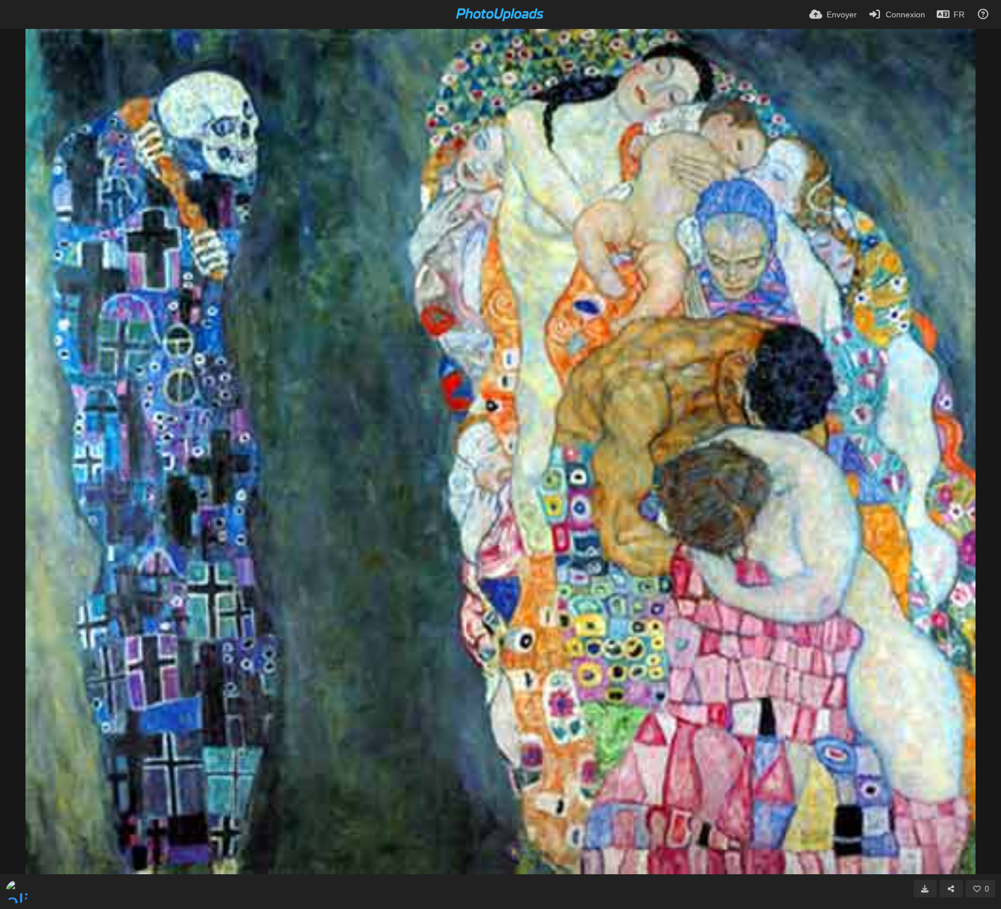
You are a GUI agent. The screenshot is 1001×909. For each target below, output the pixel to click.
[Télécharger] (925, 888)
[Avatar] (17, 891)
